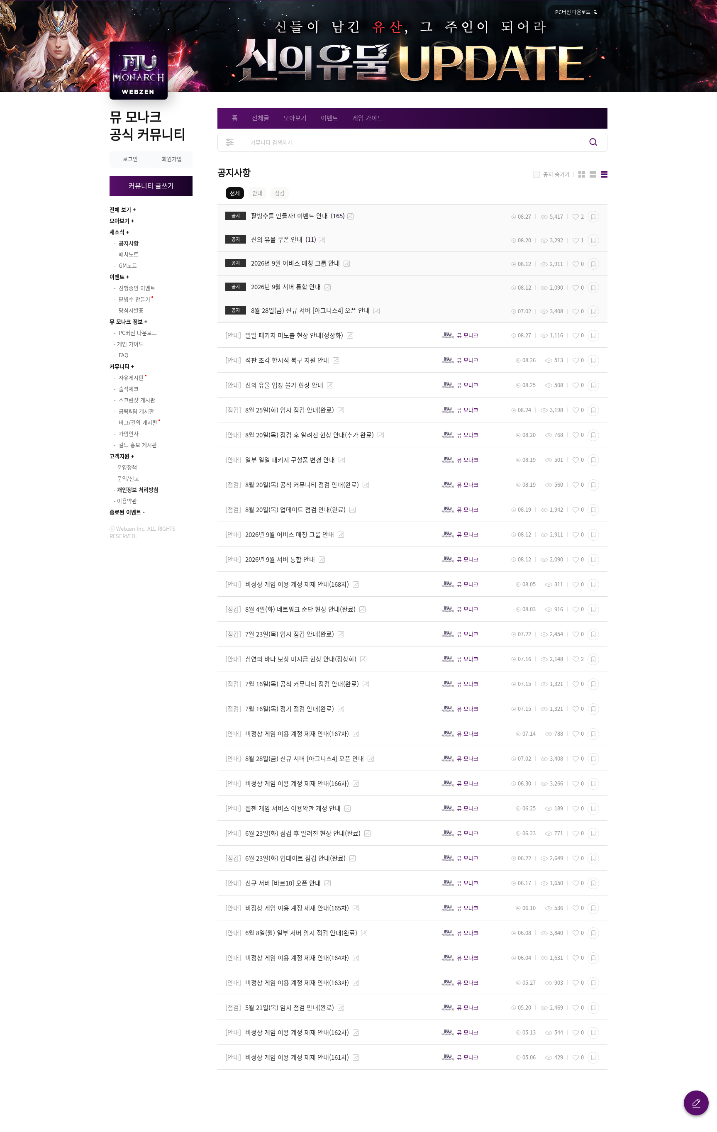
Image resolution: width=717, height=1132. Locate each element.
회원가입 (172, 159)
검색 (593, 142)
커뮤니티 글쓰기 (151, 185)
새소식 (117, 232)
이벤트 (117, 277)
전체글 (260, 117)
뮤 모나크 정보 (126, 321)
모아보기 (119, 220)
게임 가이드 (367, 117)
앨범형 (593, 174)
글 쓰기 (696, 1103)
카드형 (581, 174)
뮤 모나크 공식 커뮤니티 (147, 125)
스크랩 (593, 216)
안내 (257, 193)
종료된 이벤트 (125, 512)
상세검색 (230, 142)
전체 (235, 193)
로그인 (130, 159)
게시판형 (604, 174)
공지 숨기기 (556, 174)
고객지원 (119, 456)
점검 (280, 193)
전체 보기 (120, 209)
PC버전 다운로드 (572, 12)
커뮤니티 (119, 366)
